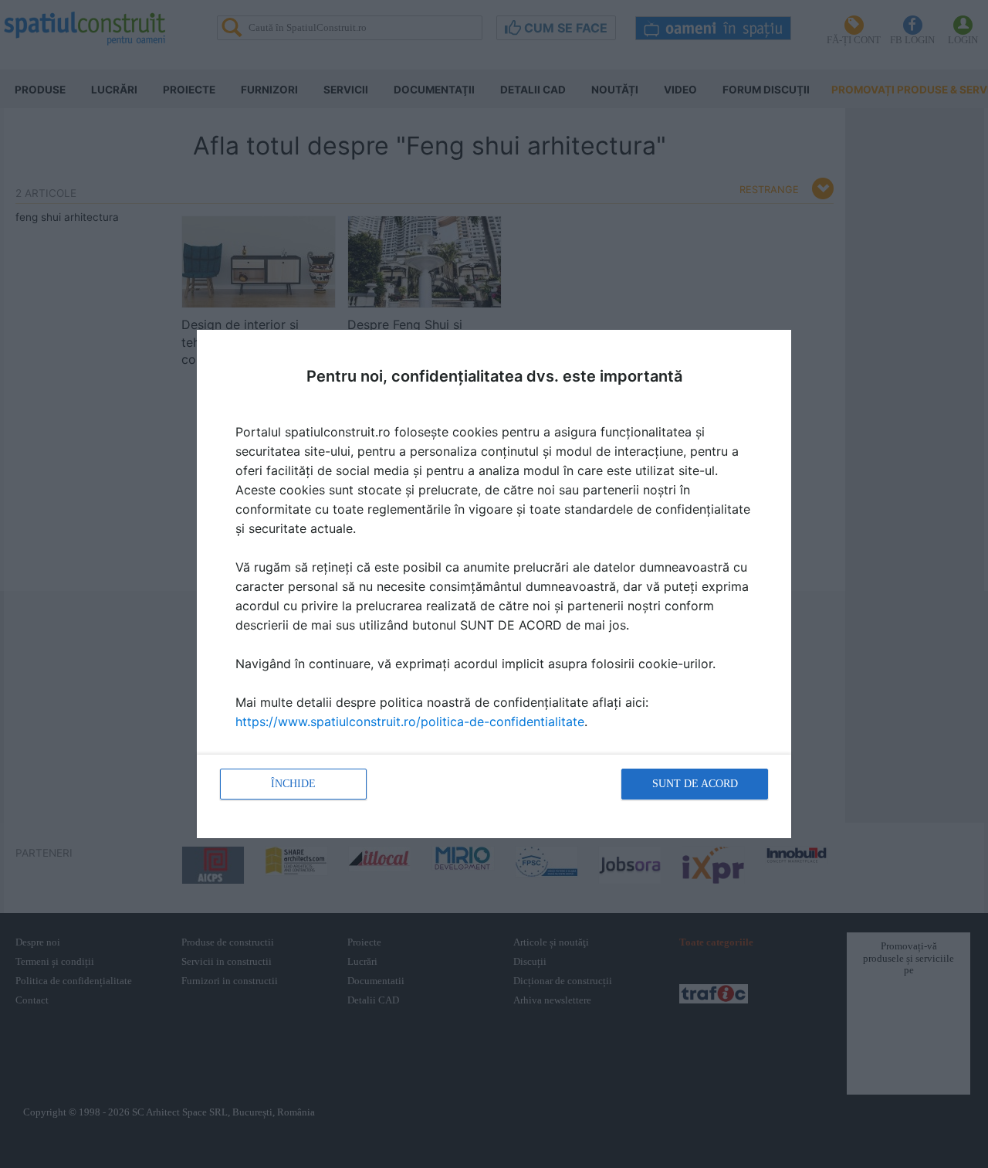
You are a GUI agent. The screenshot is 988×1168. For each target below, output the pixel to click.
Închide (293, 783)
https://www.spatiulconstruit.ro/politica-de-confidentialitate (409, 721)
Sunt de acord (695, 783)
